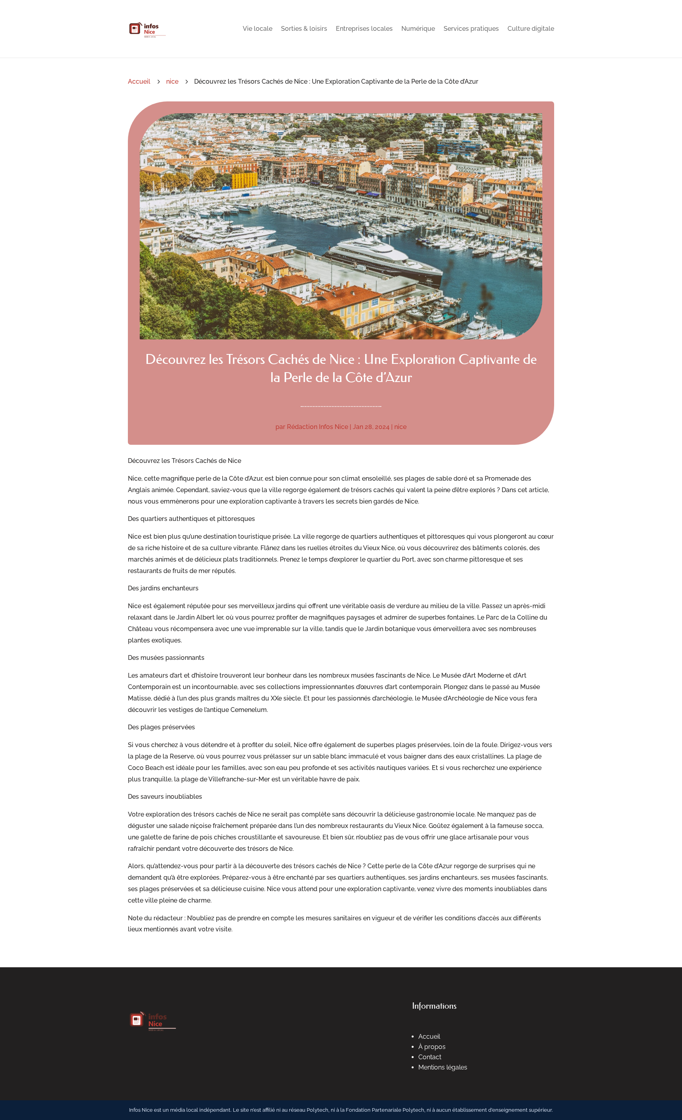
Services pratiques (471, 28)
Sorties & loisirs (304, 28)
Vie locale (257, 28)
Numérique (418, 28)
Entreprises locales (364, 28)
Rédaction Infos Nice (317, 427)
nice (172, 81)
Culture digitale (531, 28)
